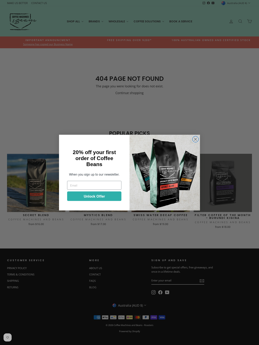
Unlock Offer (94, 196)
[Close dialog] (195, 139)
